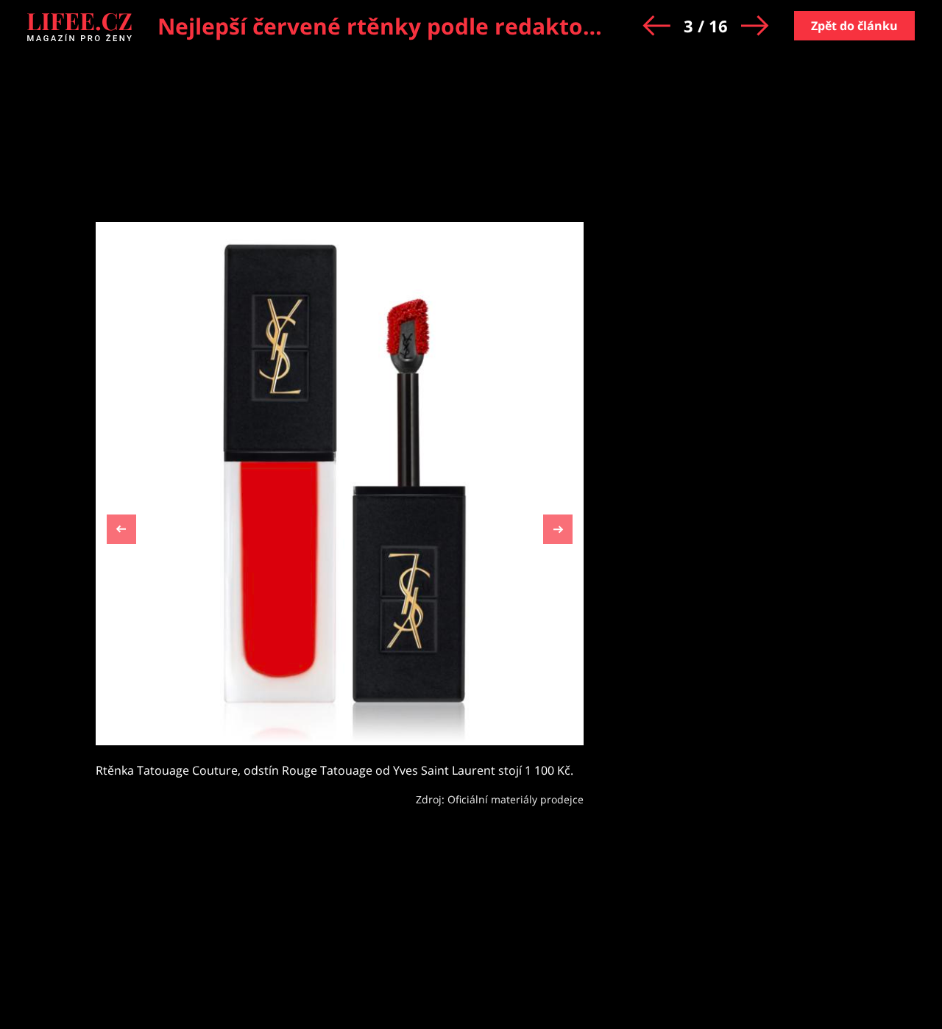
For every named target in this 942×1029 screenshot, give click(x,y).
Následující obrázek (558, 527)
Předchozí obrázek (121, 531)
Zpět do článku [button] (854, 26)
